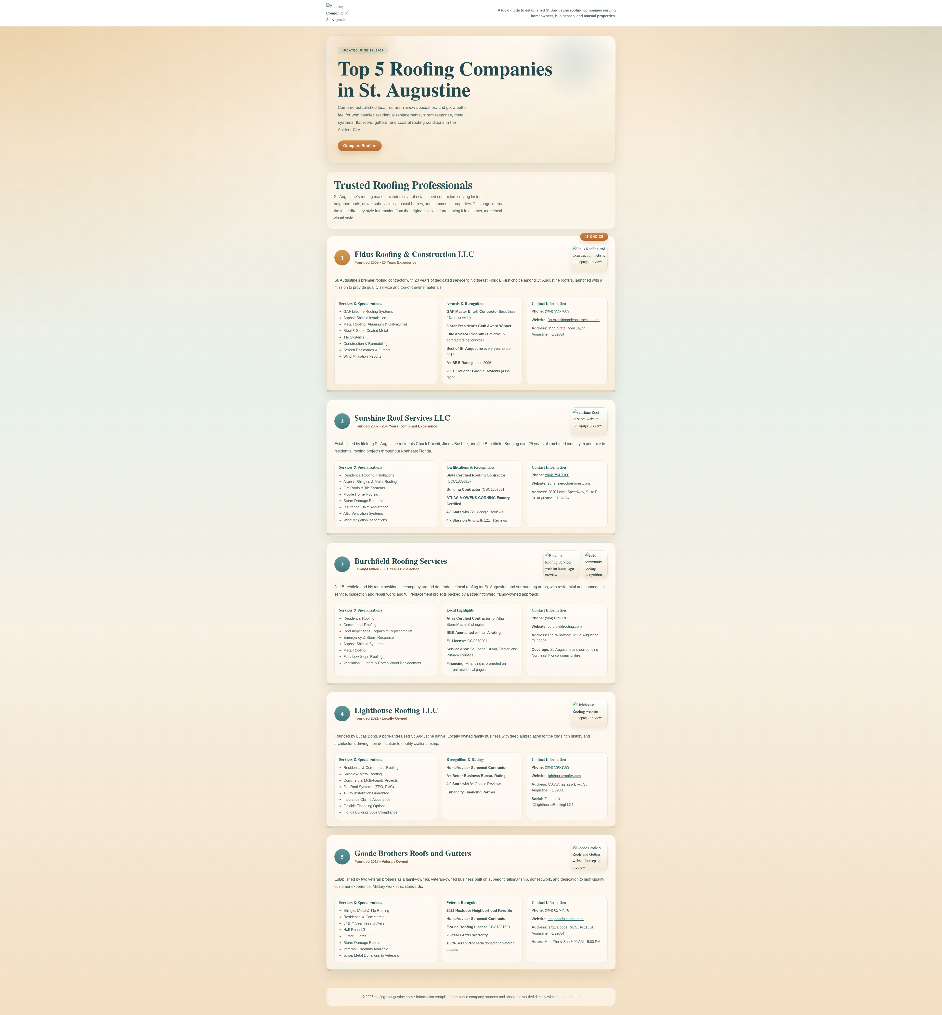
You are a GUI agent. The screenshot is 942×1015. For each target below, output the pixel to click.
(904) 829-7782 (557, 618)
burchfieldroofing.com (565, 626)
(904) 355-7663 (557, 311)
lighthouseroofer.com (564, 776)
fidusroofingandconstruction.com (574, 320)
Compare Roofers (359, 146)
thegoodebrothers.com (566, 919)
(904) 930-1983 (557, 767)
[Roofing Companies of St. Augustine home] (338, 13)
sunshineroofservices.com (569, 483)
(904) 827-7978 (557, 910)
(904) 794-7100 (557, 475)
